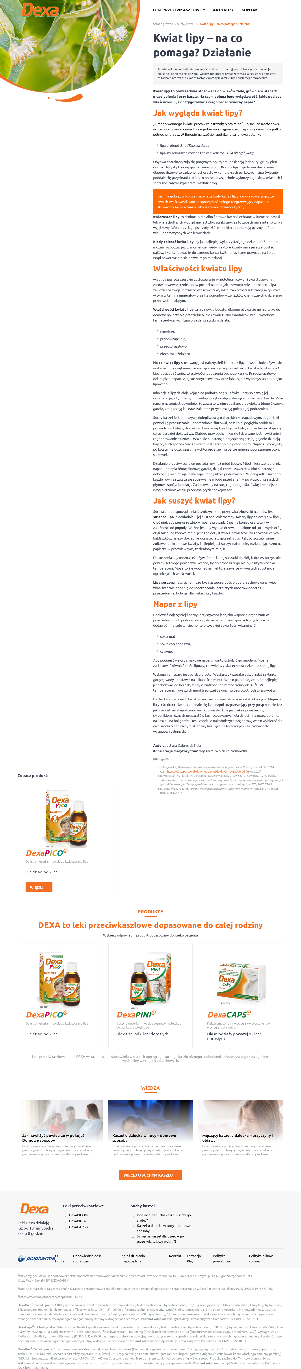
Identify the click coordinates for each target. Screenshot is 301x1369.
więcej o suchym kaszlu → (150, 1175)
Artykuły (223, 9)
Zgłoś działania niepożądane (133, 1258)
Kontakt (251, 9)
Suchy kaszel (186, 24)
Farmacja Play (194, 1258)
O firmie (60, 1258)
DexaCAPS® (76, 1226)
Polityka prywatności (222, 1258)
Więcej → (39, 887)
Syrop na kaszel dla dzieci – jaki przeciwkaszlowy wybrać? (158, 1238)
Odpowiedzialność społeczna (87, 1258)
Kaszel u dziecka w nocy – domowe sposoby (161, 1228)
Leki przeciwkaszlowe (179, 9)
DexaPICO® (75, 1215)
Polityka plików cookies (261, 1258)
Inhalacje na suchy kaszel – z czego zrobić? (161, 1217)
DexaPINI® (74, 1221)
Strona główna (163, 24)
